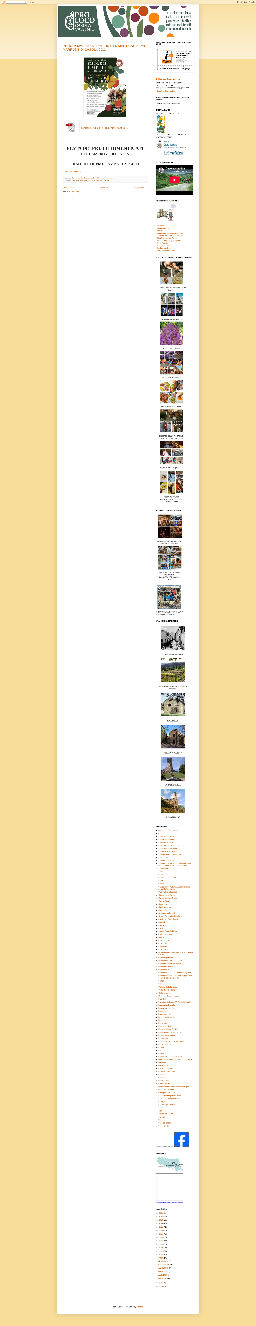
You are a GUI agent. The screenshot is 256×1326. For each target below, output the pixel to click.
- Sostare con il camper (165, 248)
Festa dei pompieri (165, 958)
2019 (161, 1237)
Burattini (161, 881)
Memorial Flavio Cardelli (168, 1029)
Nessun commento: (108, 178)
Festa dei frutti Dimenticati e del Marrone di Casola (91, 180)
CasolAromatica (164, 907)
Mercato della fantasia (167, 1035)
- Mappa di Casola (163, 228)
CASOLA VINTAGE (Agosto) (171, 484)
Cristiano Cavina (165, 934)
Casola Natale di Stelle (167, 898)
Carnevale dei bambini (167, 892)
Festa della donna (165, 967)
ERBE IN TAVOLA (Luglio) (171, 406)
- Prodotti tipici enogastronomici (168, 241)
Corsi (160, 928)
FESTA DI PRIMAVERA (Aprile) (171, 410)
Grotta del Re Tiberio (166, 990)
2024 (161, 1220)
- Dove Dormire (162, 243)
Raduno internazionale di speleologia (173, 1087)
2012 (161, 1283)
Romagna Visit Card (166, 1093)
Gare (160, 984)
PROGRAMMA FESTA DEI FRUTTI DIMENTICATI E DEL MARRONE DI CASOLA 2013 (104, 47)
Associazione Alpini (166, 860)
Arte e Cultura (163, 858)
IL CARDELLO (173, 769)
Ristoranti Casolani (166, 1090)
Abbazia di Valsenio (166, 836)
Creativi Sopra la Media (167, 931)
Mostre (161, 1047)
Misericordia (163, 1038)
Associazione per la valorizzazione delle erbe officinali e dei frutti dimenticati (174, 864)
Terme (160, 1111)
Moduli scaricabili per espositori (171, 1041)
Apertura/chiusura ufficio (168, 851)
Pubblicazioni (163, 1081)
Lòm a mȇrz (163, 1023)
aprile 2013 (163, 1275)
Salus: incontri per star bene (169, 1096)
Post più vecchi (140, 187)
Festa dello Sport (165, 970)
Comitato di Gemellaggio (168, 919)
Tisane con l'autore (166, 1114)
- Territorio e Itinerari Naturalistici (169, 236)
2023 (161, 1224)
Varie (160, 1120)
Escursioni (162, 946)
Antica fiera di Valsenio (167, 848)
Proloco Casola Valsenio (164, 1147)
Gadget (161, 981)
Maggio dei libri (164, 1026)
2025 (161, 1217)
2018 (161, 1241)
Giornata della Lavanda (167, 987)
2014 (161, 1255)
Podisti (161, 1075)
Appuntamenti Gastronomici (169, 854)
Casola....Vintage (165, 904)
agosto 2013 (163, 1268)
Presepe (161, 1078)
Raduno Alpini (164, 1084)
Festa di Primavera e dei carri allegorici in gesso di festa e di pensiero (175, 977)
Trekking (161, 1117)
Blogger (139, 1307)
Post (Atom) (75, 192)
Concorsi (162, 925)
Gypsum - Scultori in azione (169, 996)
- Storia (159, 231)
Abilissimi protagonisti (167, 839)
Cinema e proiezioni (166, 913)
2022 (161, 1227)
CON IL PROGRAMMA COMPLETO (104, 128)
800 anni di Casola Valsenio (169, 830)
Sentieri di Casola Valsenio (169, 1099)
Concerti (161, 922)
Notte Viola (162, 1063)
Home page (105, 187)
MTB (160, 1050)
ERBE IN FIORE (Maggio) (171, 424)
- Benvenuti (160, 226)
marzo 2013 (163, 1279)
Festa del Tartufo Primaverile (169, 964)
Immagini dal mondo (166, 1005)
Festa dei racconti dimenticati (170, 961)
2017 (161, 1244)
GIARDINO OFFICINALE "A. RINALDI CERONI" (173, 752)
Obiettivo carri (163, 1066)
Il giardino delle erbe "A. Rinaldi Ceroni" (174, 1002)
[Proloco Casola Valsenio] (181, 1147)
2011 (161, 1286)
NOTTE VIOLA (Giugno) (171, 439)
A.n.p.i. (161, 833)
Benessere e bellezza (167, 878)
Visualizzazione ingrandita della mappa (169, 1202)
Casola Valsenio (165, 901)
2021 (161, 1230)
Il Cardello (162, 999)
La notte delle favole (166, 1017)
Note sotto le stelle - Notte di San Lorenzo (175, 1059)
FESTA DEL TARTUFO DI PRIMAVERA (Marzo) (171, 394)
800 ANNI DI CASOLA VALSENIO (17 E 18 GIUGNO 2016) (169, 560)
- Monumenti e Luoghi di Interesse (170, 233)
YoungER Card (164, 1126)
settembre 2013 (164, 1265)
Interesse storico (165, 1014)
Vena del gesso (164, 1123)
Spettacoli (162, 1108)
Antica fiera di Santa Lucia (168, 845)
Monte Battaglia (164, 1044)
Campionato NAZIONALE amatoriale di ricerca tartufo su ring (174, 888)
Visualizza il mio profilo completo (169, 91)
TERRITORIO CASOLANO (173, 735)
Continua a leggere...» (72, 172)
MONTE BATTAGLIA (173, 801)
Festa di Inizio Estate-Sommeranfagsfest (174, 973)
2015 (161, 1251)
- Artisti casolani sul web (165, 251)
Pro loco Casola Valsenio (169, 79)
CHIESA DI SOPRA (173, 817)
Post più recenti (70, 187)
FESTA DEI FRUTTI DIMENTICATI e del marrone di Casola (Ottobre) (171, 499)
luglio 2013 (163, 1272)
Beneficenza (163, 875)
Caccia (161, 884)
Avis (160, 872)
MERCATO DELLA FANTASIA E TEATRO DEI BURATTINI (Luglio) (171, 437)
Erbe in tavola (163, 943)
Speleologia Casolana (167, 1105)
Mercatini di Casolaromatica (169, 1032)
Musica (161, 1053)
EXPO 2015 (163, 949)
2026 (161, 1213)
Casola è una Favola (166, 895)
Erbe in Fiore (163, 940)
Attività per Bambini (166, 869)
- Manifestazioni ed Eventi (166, 238)
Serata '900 (163, 1102)
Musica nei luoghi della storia (170, 1056)
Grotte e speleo (164, 993)
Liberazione (163, 1020)
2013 (161, 1258)
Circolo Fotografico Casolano (170, 916)
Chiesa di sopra (164, 910)
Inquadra (162, 1011)
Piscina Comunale (165, 1068)
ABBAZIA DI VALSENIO (173, 785)
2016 (161, 1248)
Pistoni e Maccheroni (166, 1072)
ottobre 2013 (163, 1261)
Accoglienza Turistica (167, 842)
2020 (161, 1234)
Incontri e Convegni (166, 1008)
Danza (161, 937)
